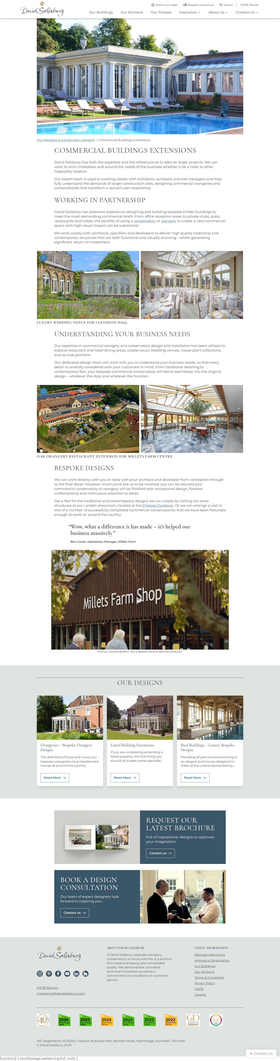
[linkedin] (76, 974)
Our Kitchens (132, 12)
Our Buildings (101, 12)
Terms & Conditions (209, 977)
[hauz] (85, 974)
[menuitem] (101, 12)
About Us (216, 12)
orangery (168, 221)
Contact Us (245, 12)
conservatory (145, 221)
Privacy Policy (204, 983)
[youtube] (67, 974)
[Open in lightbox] (88, 285)
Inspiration (188, 12)
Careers (200, 995)
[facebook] (58, 974)
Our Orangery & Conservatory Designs (65, 140)
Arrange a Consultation (212, 960)
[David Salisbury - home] (42, 9)
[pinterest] (49, 974)
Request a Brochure (209, 955)
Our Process (161, 12)
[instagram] (40, 974)
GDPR (199, 989)
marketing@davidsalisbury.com (61, 993)
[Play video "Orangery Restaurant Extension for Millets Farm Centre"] (140, 600)
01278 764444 (47, 988)
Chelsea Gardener (157, 505)
